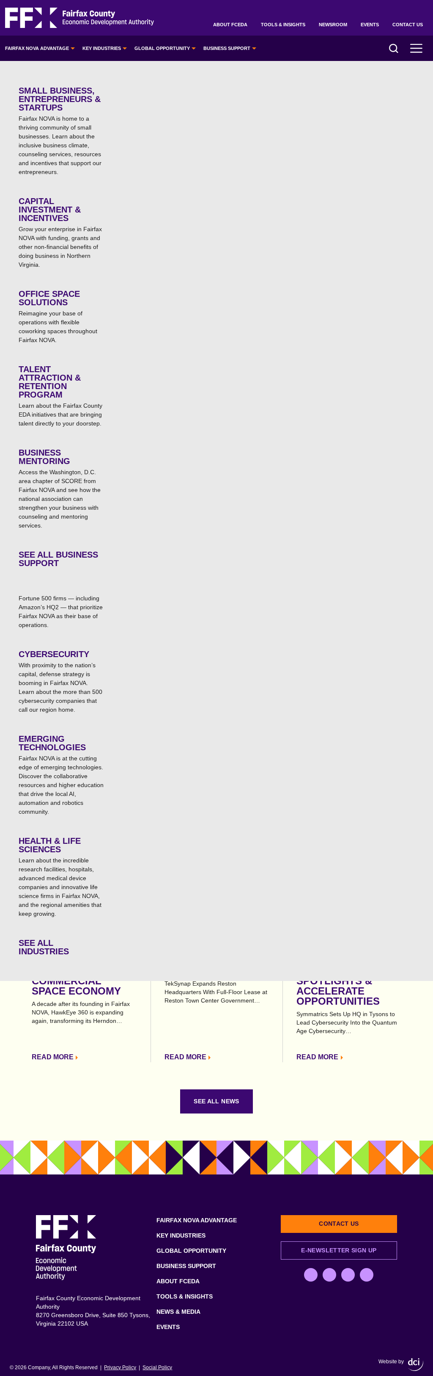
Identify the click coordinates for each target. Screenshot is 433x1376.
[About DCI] (415, 1364)
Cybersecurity (60, 681)
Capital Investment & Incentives (60, 232)
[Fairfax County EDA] (79, 18)
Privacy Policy (120, 1367)
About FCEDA (230, 24)
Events (370, 24)
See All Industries (44, 947)
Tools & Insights (283, 24)
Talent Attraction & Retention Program (60, 396)
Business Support (226, 48)
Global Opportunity (162, 48)
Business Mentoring (60, 488)
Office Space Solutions (58, 316)
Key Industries (101, 48)
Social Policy (157, 1367)
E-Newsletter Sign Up (338, 1250)
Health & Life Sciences (60, 876)
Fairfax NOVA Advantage (37, 48)
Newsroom (333, 24)
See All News (216, 1101)
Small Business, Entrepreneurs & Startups (60, 130)
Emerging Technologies (61, 774)
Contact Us (407, 24)
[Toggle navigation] (416, 48)
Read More (53, 1057)
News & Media (178, 1311)
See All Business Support (58, 559)
